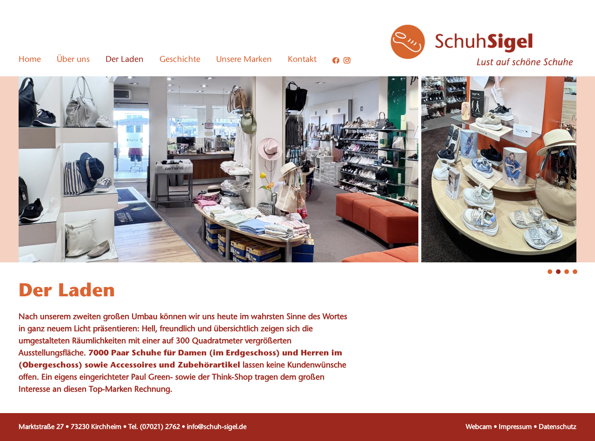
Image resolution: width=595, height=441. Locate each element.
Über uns (73, 60)
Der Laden (125, 60)
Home (30, 60)
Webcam (479, 427)
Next (516, 208)
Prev (79, 208)
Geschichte (179, 60)
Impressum (515, 427)
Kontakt (302, 60)
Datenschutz (557, 427)
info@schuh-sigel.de (216, 427)
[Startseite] (483, 65)
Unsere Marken (244, 60)
